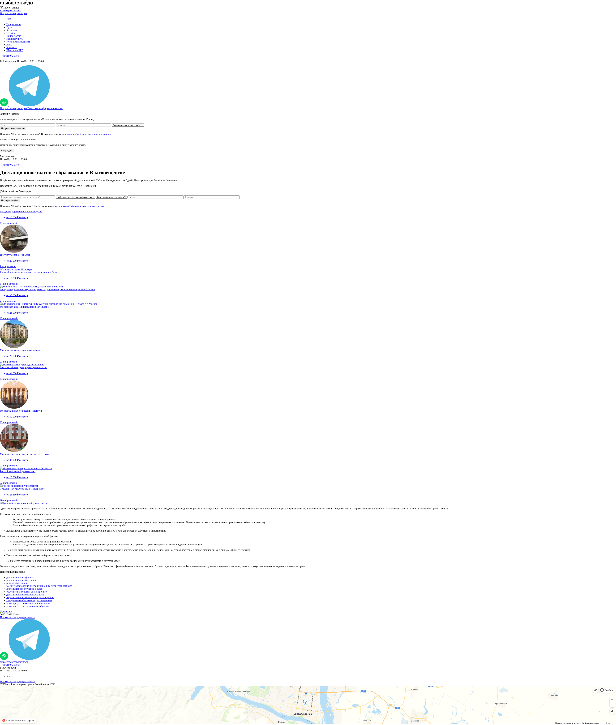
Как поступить (14, 38)
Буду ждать (7, 150)
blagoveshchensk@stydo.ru (14, 662)
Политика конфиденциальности (45, 108)
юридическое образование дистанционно (29, 600)
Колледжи (11, 30)
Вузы (9, 27)
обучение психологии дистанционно (26, 591)
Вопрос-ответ (13, 35)
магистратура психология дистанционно (28, 603)
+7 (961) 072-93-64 (10, 55)
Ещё (8, 18)
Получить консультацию (13, 13)
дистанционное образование (22, 580)
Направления (13, 24)
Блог (9, 44)
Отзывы (10, 33)
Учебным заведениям (18, 41)
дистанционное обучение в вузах (24, 588)
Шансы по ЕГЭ (14, 50)
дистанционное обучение (20, 577)
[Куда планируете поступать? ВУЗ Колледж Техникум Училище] (128, 125)
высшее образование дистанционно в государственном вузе (39, 585)
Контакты (11, 47)
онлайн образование (17, 583)
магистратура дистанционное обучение (28, 606)
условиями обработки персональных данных (86, 134)
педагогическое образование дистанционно (30, 597)
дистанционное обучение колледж (25, 594)
